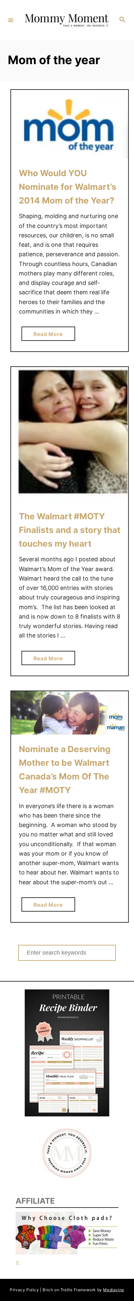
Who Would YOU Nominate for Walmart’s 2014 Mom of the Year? (67, 187)
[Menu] (10, 20)
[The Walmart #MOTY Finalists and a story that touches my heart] (69, 434)
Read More (51, 335)
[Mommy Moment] (66, 20)
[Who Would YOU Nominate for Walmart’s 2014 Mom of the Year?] (69, 124)
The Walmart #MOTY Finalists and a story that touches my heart (69, 530)
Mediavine (113, 1289)
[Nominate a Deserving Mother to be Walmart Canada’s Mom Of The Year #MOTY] (69, 712)
